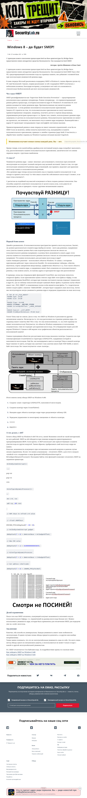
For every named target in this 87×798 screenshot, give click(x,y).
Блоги (33, 745)
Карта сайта (60, 752)
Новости (8, 734)
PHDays (34, 761)
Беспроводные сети (11, 769)
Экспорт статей (61, 742)
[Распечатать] (78, 675)
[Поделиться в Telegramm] (64, 675)
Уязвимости (9, 740)
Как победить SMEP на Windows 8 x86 (20, 652)
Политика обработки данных (64, 750)
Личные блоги (35, 749)
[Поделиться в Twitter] (37, 675)
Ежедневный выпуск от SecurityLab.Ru (25, 700)
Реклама (43, 788)
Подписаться (67, 705)
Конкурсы (34, 740)
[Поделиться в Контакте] (51, 675)
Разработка (9, 777)
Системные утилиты (11, 764)
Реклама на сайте (62, 737)
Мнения (34, 738)
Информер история (62, 747)
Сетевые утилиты (10, 766)
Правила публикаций (37, 754)
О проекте (59, 739)
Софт (8, 761)
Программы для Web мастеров (14, 774)
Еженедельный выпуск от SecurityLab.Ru (62, 700)
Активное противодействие (13, 779)
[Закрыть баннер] (80, 788)
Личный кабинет (61, 755)
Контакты (59, 734)
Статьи (34, 734)
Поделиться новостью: (19, 675)
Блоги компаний (36, 751)
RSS (58, 745)
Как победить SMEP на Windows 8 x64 (20, 655)
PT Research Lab (10, 743)
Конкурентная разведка (12, 772)
